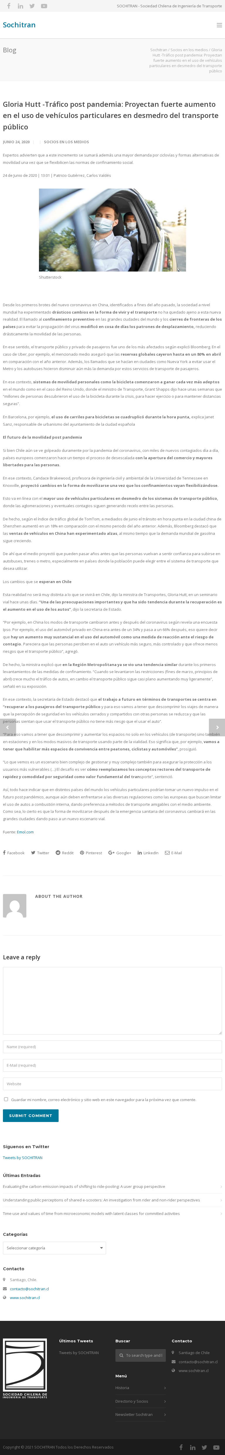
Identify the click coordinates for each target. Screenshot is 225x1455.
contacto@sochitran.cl (29, 1288)
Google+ (123, 852)
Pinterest (93, 852)
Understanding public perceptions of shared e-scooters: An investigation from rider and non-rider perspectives (101, 1200)
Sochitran (19, 24)
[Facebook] (9, 6)
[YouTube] (44, 6)
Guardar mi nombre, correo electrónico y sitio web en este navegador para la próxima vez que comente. (103, 1099)
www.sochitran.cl (25, 1297)
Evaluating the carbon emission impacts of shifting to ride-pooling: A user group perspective (84, 1186)
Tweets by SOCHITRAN (22, 1157)
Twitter (42, 852)
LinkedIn (150, 852)
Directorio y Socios (131, 1401)
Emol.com (25, 832)
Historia (122, 1387)
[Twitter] (32, 6)
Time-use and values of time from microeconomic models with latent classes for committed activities (91, 1213)
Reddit (67, 852)
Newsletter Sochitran (134, 1414)
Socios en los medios (66, 141)
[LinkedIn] (20, 6)
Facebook (15, 852)
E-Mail (176, 852)
